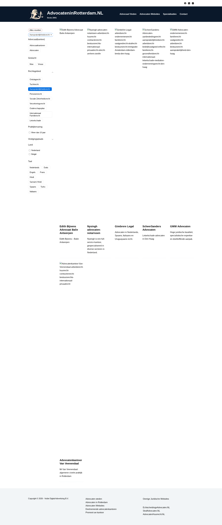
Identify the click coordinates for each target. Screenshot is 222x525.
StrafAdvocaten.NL (151, 511)
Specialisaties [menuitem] (170, 14)
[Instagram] (193, 3)
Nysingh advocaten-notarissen (94, 229)
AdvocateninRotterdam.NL (75, 12)
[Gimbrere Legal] (127, 124)
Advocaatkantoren (37, 45)
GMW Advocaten (180, 226)
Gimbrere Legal (124, 226)
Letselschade (35, 120)
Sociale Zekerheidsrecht (40, 99)
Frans (42, 172)
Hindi (32, 177)
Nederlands (34, 167)
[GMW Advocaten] (182, 124)
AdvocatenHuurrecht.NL (154, 514)
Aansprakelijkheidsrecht (40, 89)
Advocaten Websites (95, 506)
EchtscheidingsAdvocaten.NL (156, 507)
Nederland (35, 150)
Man (31, 64)
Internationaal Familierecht (35, 114)
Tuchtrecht (34, 84)
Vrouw (40, 64)
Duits (46, 167)
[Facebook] (185, 3)
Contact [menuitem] (183, 14)
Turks (43, 187)
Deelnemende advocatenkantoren (101, 509)
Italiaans (33, 191)
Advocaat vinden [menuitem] (128, 14)
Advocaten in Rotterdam (97, 502)
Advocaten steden (94, 499)
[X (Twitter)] (189, 3)
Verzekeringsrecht (37, 103)
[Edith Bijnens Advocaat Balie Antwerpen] (71, 124)
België (33, 154)
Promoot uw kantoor (95, 512)
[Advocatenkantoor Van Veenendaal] (71, 358)
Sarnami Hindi (35, 182)
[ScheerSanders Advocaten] (154, 124)
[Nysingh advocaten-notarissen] (99, 124)
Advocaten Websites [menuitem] (150, 14)
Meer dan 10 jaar (38, 132)
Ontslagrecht (35, 79)
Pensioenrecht (36, 94)
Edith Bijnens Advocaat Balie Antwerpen (69, 229)
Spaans (33, 187)
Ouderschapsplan (37, 108)
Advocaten (34, 50)
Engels (32, 172)
